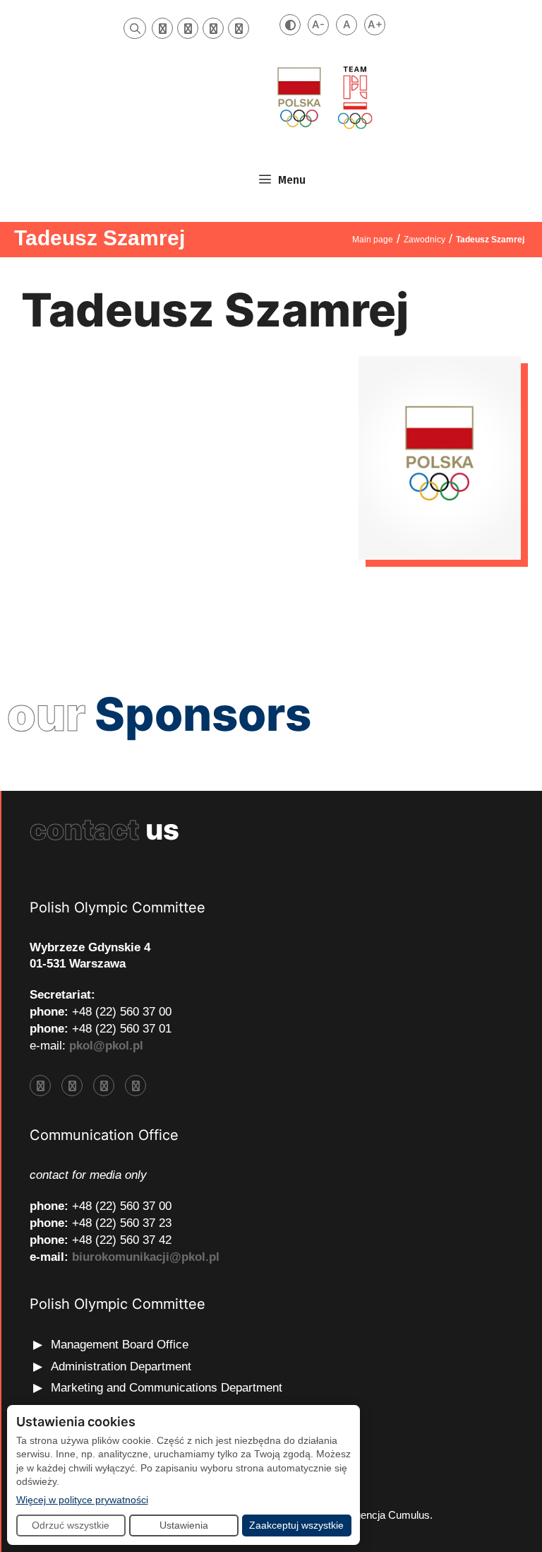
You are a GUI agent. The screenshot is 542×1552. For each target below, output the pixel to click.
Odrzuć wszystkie (70, 1525)
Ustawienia (183, 1525)
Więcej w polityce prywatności (82, 1499)
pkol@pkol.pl (106, 1045)
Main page (372, 240)
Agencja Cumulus (389, 1515)
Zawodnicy (424, 240)
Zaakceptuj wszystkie (296, 1525)
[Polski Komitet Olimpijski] (323, 97)
